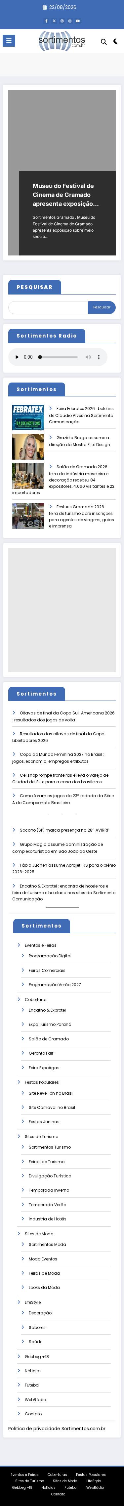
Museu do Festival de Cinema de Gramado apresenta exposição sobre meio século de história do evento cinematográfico (63, 195)
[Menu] (9, 41)
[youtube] (78, 21)
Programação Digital (50, 956)
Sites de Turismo (41, 1136)
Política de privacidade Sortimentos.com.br (56, 1429)
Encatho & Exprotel (47, 1010)
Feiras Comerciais (47, 970)
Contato (33, 1414)
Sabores (37, 1327)
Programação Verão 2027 (55, 984)
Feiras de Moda (44, 1273)
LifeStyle (33, 1302)
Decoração (40, 1313)
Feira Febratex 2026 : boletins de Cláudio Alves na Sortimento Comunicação (81, 415)
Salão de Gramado (49, 1039)
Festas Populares (42, 1082)
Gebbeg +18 (37, 1356)
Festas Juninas (44, 1121)
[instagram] (70, 21)
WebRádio (35, 1399)
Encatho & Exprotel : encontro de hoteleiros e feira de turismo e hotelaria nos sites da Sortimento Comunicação (63, 892)
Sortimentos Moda (47, 1244)
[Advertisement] (62, 610)
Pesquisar (101, 307)
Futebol (32, 1385)
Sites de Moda (39, 1234)
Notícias (33, 1371)
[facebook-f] (46, 21)
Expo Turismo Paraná (50, 1024)
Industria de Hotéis (47, 1219)
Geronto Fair (41, 1053)
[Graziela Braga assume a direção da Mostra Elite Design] (28, 451)
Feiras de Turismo (46, 1161)
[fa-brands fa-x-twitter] (54, 21)
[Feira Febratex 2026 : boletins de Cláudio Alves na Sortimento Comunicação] (28, 422)
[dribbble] (62, 21)
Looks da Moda (44, 1287)
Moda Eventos (43, 1259)
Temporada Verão (47, 1205)
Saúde (35, 1342)
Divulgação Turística (50, 1176)
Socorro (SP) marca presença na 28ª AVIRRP (64, 830)
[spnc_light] (116, 42)
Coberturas (36, 999)
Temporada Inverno (49, 1190)
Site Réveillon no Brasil (51, 1093)
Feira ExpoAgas (44, 1068)
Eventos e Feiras (41, 945)
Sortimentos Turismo (50, 1147)
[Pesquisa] (103, 41)
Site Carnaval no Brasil (52, 1107)
